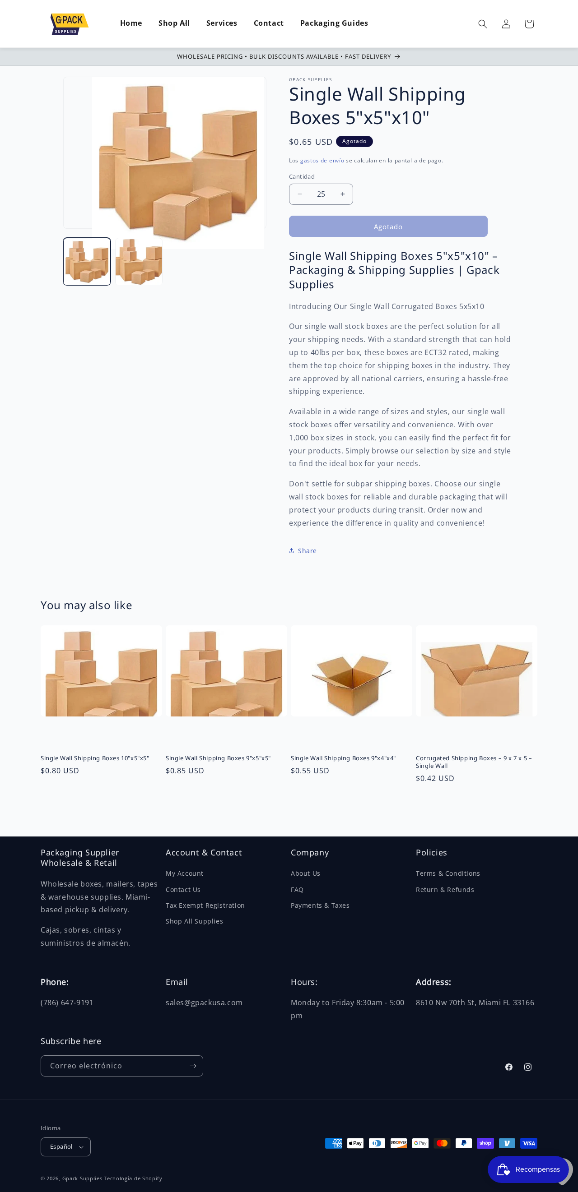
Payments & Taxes (320, 905)
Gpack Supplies (82, 1178)
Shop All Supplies (194, 921)
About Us (306, 873)
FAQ (297, 889)
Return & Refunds (445, 889)
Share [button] (307, 550)
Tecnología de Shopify (133, 1178)
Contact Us (183, 889)
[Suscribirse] (193, 1065)
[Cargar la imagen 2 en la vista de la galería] (139, 262)
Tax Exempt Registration (205, 905)
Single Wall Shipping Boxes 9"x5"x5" (218, 758)
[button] (174, 24)
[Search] (483, 24)
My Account (185, 873)
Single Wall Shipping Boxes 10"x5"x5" (95, 758)
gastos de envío (322, 160)
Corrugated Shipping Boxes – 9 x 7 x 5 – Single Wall (474, 762)
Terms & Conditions (448, 873)
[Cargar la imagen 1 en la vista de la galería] (87, 262)
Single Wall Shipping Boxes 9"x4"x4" (343, 758)
